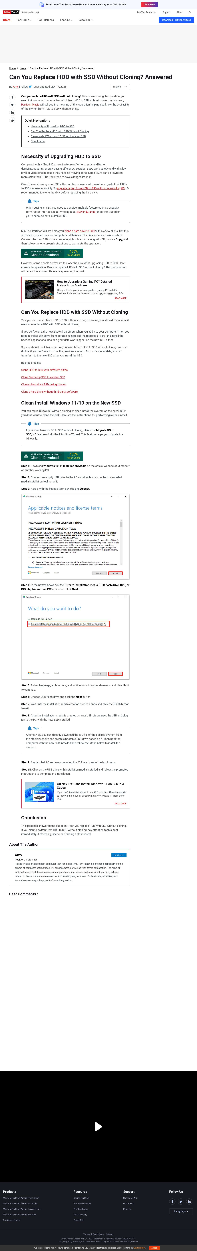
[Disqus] (69, 934)
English (117, 86)
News (23, 68)
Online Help (128, 1203)
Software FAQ (130, 1198)
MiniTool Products (146, 12)
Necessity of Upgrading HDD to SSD (52, 126)
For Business (46, 20)
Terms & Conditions (93, 1234)
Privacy (110, 1234)
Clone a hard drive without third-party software (49, 391)
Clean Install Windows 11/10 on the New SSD (58, 136)
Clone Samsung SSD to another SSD (43, 377)
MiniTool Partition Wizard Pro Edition (20, 1203)
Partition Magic (30, 104)
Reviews (127, 1209)
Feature (65, 20)
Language (180, 1211)
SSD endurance (86, 211)
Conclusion (38, 141)
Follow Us (120, 855)
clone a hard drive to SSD (79, 231)
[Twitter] (30, 86)
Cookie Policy (139, 1248)
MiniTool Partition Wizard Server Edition (22, 1209)
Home (12, 68)
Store (6, 20)
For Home (23, 20)
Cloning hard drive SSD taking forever (43, 384)
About (180, 12)
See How (149, 4)
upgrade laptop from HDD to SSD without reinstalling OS (91, 188)
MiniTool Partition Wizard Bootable (19, 1214)
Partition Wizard (30, 12)
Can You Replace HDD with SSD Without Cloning (60, 131)
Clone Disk (79, 1220)
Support (167, 12)
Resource (84, 20)
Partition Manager (82, 1203)
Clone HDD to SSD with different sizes (44, 370)
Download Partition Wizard (176, 19)
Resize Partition (81, 1198)
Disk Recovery (80, 1214)
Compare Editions (11, 1220)
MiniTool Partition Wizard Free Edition (21, 1198)
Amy (15, 86)
